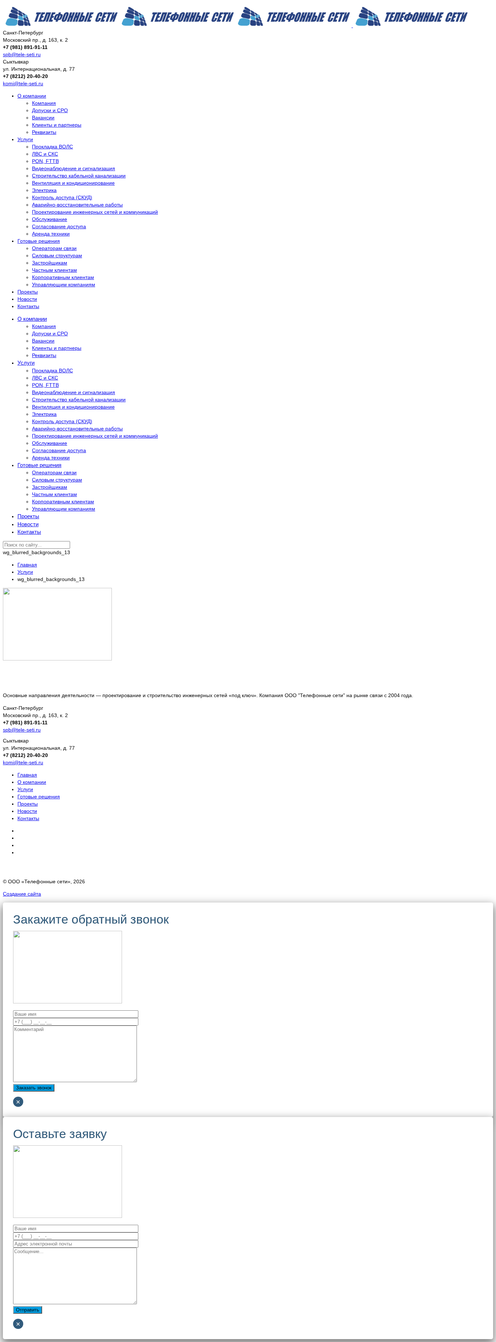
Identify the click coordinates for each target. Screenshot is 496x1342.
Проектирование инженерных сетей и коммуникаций (95, 212)
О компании (31, 96)
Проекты (27, 292)
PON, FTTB (45, 161)
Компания (44, 103)
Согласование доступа (59, 226)
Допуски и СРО (50, 110)
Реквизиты (44, 132)
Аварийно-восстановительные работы (77, 205)
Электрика (44, 190)
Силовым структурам (57, 255)
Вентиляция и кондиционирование (73, 183)
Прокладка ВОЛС (52, 147)
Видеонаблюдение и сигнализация (73, 168)
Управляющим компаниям (63, 284)
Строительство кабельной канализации (79, 176)
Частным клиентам (54, 270)
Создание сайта (22, 894)
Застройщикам (49, 263)
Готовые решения (38, 241)
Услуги (25, 139)
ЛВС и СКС (45, 154)
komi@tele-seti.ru (23, 83)
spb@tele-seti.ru (22, 54)
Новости (27, 299)
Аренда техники (51, 234)
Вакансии (43, 117)
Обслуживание (49, 219)
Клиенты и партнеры (56, 125)
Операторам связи (54, 248)
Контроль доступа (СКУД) (62, 197)
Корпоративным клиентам (63, 277)
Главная (27, 775)
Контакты (28, 306)
